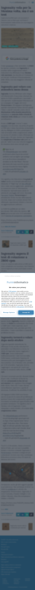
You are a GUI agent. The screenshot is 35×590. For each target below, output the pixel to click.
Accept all (26, 312)
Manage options (9, 312)
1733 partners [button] (12, 291)
